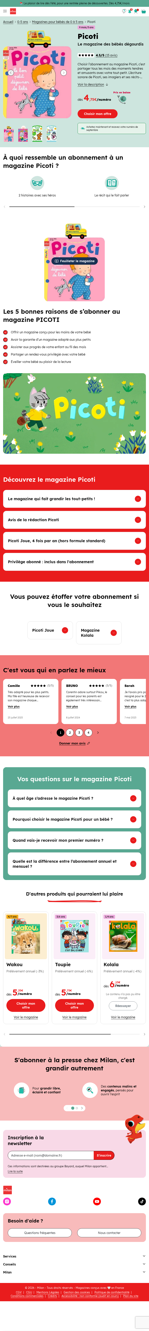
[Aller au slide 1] (9, 133)
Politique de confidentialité (111, 1292)
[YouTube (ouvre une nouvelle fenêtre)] (97, 1201)
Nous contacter (109, 1233)
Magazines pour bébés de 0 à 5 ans (57, 22)
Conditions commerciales (27, 1296)
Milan (7, 1272)
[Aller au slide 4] (51, 133)
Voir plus (14, 706)
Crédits (52, 1296)
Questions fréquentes (39, 1233)
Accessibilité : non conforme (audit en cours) (90, 1296)
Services (9, 1256)
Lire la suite (15, 1171)
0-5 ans (22, 22)
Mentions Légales (47, 1292)
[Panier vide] (143, 11)
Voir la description (91, 84)
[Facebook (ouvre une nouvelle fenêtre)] (52, 1201)
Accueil (8, 22)
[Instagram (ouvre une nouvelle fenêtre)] (7, 1201)
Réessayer (123, 1006)
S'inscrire (104, 1155)
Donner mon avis (72, 743)
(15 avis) (106, 55)
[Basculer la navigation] (4, 11)
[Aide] (124, 11)
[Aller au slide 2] (23, 133)
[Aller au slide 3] (37, 133)
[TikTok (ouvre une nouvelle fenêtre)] (142, 1201)
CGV (19, 1292)
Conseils (9, 1264)
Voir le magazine (26, 1017)
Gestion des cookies (77, 1292)
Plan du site (130, 1296)
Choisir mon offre (97, 114)
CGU (29, 1292)
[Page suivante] (98, 732)
